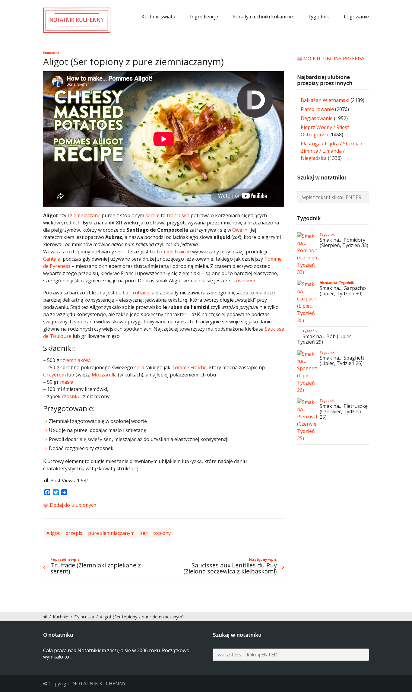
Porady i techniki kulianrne (263, 16)
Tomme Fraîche (173, 251)
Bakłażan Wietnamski (325, 100)
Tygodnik (318, 16)
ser (143, 533)
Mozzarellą (104, 374)
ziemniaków (76, 360)
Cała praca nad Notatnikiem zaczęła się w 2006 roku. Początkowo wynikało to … (116, 653)
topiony (162, 533)
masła (66, 382)
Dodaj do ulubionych (72, 505)
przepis (73, 533)
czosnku (71, 396)
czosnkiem (243, 280)
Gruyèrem (54, 374)
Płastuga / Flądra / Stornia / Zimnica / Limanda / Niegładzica (332, 150)
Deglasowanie (317, 118)
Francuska (51, 52)
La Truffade (136, 292)
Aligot (53, 533)
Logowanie (356, 16)
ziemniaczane (85, 215)
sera (139, 367)
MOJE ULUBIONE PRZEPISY (334, 58)
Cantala (51, 259)
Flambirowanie (317, 109)
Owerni (240, 230)
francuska (178, 215)
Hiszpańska (328, 282)
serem (152, 215)
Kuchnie (60, 617)
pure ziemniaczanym (111, 533)
